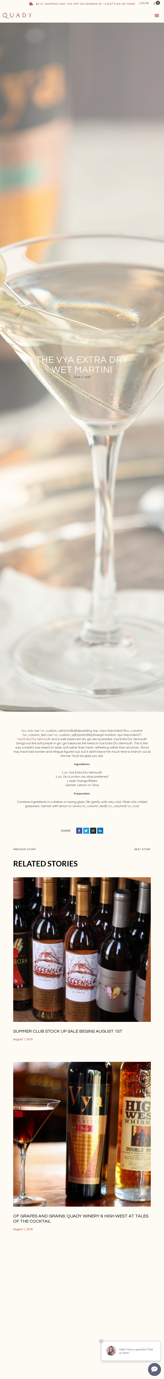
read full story (25, 1052)
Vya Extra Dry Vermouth (34, 739)
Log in (144, 3)
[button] (156, 15)
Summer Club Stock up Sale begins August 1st (67, 1031)
